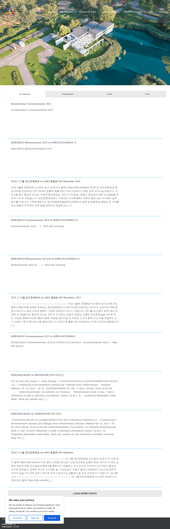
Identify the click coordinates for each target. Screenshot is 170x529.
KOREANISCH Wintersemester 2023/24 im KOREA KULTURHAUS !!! (45, 258)
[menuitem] (54, 11)
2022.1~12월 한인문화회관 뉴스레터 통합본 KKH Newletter (42, 452)
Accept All (52, 518)
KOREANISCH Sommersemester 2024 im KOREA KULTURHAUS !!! (44, 220)
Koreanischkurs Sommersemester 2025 (31, 103)
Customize (17, 518)
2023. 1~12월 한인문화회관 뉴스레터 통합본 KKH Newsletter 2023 (46, 297)
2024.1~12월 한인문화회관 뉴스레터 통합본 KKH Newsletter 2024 (45, 181)
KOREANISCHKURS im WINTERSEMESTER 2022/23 (37, 375)
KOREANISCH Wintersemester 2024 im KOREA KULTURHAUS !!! (43, 142)
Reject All (35, 518)
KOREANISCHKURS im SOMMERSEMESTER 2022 (36, 413)
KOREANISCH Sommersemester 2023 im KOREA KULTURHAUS (43, 336)
